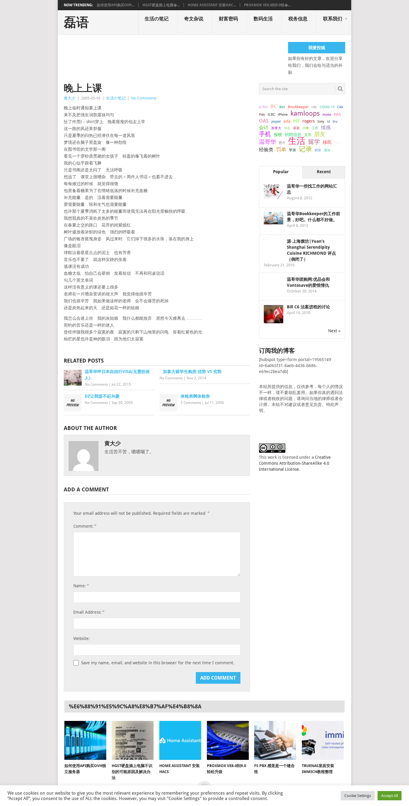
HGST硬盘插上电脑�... (161, 5)
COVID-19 (327, 107)
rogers (308, 121)
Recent (324, 171)
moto (326, 114)
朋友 (319, 134)
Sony (320, 121)
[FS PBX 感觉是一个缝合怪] (275, 740)
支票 (307, 135)
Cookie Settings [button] (357, 795)
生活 (296, 141)
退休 (327, 150)
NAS (337, 114)
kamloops (305, 113)
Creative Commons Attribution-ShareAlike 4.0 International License (295, 463)
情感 (326, 127)
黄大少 (69, 98)
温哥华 (267, 142)
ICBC (271, 114)
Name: (81, 585)
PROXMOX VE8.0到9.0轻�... (267, 5)
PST (296, 121)
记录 (305, 149)
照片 (282, 143)
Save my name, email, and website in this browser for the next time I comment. (157, 662)
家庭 (296, 128)
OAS (264, 121)
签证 (337, 143)
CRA (340, 107)
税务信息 (297, 19)
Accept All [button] (389, 795)
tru (335, 121)
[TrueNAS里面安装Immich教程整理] (323, 740)
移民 (327, 142)
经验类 (266, 150)
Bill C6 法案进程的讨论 (308, 306)
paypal (276, 121)
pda (287, 121)
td (328, 121)
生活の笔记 (157, 19)
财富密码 (228, 19)
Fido (262, 115)
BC (273, 106)
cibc (314, 107)
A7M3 (263, 107)
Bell (282, 107)
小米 (305, 128)
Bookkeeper (298, 107)
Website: (81, 638)
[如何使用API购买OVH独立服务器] (85, 740)
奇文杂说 (193, 19)
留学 (314, 142)
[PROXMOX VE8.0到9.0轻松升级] (228, 740)
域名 (287, 128)
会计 (264, 127)
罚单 (281, 150)
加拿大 (276, 128)
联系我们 (332, 19)
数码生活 (263, 19)
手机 (265, 134)
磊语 (76, 22)
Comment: (84, 526)
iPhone (283, 114)
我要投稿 (316, 47)
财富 (318, 150)
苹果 (292, 150)
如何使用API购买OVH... (115, 5)
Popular (281, 171)
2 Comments (191, 403)
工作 (315, 128)
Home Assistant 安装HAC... (212, 5)
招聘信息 (293, 134)
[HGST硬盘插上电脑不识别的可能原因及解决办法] (133, 740)
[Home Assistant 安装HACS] (180, 740)
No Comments (144, 98)
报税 (278, 134)
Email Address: (88, 612)
